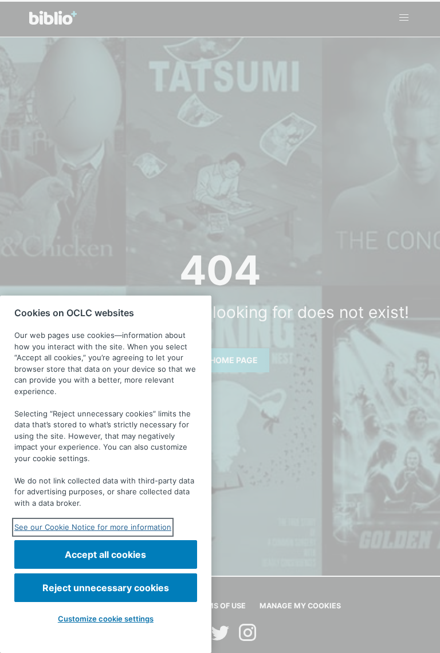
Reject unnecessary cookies (105, 587)
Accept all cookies (105, 554)
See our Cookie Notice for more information (92, 527)
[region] (105, 474)
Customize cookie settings (106, 618)
